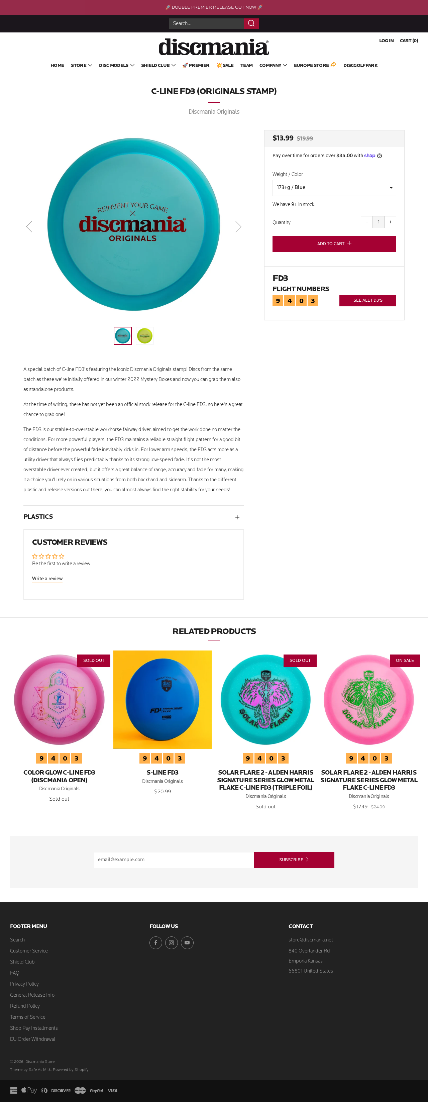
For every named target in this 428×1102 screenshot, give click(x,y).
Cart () (409, 40)
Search (17, 940)
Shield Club (155, 65)
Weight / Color (288, 174)
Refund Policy (25, 1006)
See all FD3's (368, 300)
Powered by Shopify (71, 1070)
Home (57, 65)
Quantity (282, 222)
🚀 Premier (195, 65)
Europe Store (311, 65)
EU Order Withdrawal (32, 1039)
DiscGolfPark (360, 65)
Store (78, 65)
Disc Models (113, 65)
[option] (133, 224)
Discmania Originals (214, 112)
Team (246, 65)
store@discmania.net (311, 940)
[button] (123, 336)
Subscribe (291, 860)
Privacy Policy (24, 984)
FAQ (14, 973)
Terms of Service (27, 1017)
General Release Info (32, 995)
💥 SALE (224, 65)
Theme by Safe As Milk (30, 1070)
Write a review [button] (47, 579)
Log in (386, 40)
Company (270, 65)
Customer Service (29, 951)
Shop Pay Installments (34, 1028)
